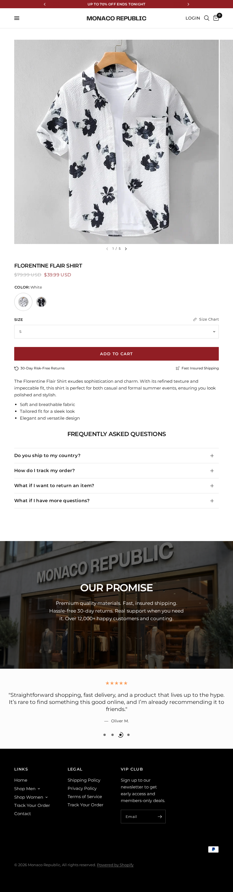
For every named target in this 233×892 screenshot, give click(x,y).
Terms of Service (85, 796)
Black (41, 302)
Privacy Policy (82, 788)
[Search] (206, 18)
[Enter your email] (160, 816)
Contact (22, 813)
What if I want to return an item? (54, 485)
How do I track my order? (44, 470)
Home (20, 780)
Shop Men (25, 788)
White (23, 302)
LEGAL (75, 769)
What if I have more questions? (52, 500)
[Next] (126, 249)
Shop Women (28, 797)
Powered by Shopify (115, 864)
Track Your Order (32, 805)
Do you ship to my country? (47, 455)
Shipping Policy (84, 780)
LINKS (21, 769)
